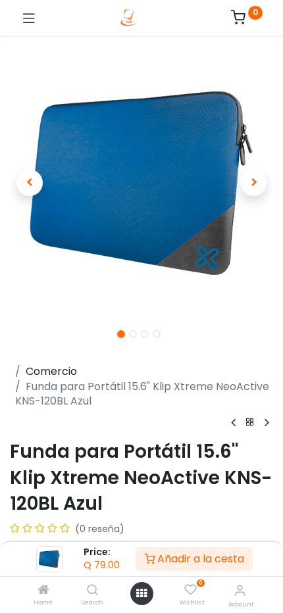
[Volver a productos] (250, 422)
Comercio (51, 371)
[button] (29, 183)
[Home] (43, 590)
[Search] (92, 590)
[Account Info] (240, 590)
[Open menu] (141, 593)
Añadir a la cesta (199, 558)
